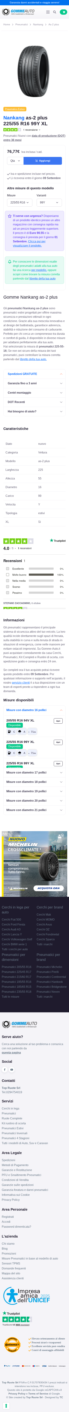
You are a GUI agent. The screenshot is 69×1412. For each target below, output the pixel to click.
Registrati (8, 1216)
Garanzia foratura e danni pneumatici (25, 1189)
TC (61, 1397)
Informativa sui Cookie (16, 1194)
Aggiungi (44, 160)
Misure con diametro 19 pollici (26, 791)
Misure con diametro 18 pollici (26, 781)
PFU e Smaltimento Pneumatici (21, 1175)
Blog (5, 1248)
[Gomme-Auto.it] (18, 12)
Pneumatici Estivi (13, 1128)
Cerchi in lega (10, 1108)
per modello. (39, 270)
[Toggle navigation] (48, 12)
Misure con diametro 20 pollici (26, 800)
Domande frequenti (14, 1268)
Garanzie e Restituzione (17, 1170)
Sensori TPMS (11, 1263)
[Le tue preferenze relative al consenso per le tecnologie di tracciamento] (6, 1405)
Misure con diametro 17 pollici (26, 772)
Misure (11, 195)
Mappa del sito (11, 1273)
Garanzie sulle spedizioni (18, 1184)
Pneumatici (21, 24)
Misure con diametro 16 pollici (26, 710)
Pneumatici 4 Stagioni (15, 1138)
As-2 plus (53, 24)
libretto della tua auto (42, 278)
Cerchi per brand (50, 907)
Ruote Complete (12, 1118)
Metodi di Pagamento (15, 1165)
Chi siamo (8, 1243)
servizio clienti (21, 682)
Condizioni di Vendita (15, 1179)
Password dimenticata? (16, 1226)
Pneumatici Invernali (14, 1133)
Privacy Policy (11, 1199)
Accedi (6, 1221)
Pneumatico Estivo (15, 109)
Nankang (38, 24)
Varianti (41, 195)
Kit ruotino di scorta (14, 1123)
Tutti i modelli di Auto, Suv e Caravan (25, 1143)
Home (6, 24)
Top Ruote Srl (34, 1397)
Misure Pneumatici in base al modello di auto (30, 1258)
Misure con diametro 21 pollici (26, 810)
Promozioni (9, 1253)
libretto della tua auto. (33, 359)
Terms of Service (38, 1393)
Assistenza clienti (13, 1278)
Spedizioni (8, 1160)
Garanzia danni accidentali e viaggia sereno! (34, 2)
